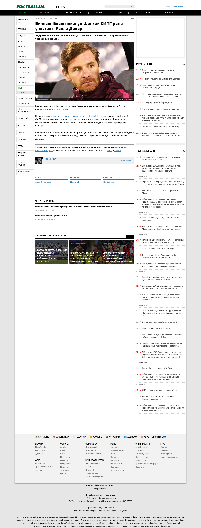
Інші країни (40, 463)
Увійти (168, 6)
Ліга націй (89, 470)
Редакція (164, 450)
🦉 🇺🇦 (153, 437)
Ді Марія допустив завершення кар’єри (159, 390)
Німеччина (65, 457)
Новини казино (117, 470)
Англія (63, 447)
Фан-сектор (115, 447)
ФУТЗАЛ (21, 125)
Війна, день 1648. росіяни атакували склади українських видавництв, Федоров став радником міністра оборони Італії (161, 168)
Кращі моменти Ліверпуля (147, 464)
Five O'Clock (140, 460)
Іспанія (63, 450)
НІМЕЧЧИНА (23, 57)
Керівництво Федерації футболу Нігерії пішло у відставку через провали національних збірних (163, 183)
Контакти (164, 447)
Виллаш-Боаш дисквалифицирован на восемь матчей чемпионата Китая (73, 207)
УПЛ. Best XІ (140, 450)
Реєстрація (178, 6)
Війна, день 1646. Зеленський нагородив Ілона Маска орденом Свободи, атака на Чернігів (163, 227)
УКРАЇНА (21, 36)
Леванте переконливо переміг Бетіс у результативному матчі (159, 71)
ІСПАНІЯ (21, 46)
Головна (21, 13)
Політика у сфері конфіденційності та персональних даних (100, 511)
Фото (119, 13)
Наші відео (115, 460)
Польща (64, 473)
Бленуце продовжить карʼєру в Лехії (158, 103)
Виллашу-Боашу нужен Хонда (51, 216)
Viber (109, 150)
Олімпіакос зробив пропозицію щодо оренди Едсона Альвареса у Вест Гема (162, 278)
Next (132, 237)
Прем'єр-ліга (40, 447)
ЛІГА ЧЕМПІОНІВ (25, 99)
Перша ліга (40, 450)
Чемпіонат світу (92, 463)
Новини (44, 13)
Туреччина (65, 470)
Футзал (38, 470)
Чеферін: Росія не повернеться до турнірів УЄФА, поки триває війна (161, 158)
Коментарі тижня (118, 450)
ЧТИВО (21, 132)
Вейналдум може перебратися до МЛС (159, 322)
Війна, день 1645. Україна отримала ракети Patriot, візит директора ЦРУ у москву (161, 265)
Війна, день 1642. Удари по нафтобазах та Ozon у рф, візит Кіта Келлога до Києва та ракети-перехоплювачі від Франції (161, 377)
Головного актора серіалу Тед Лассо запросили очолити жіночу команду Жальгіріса (163, 241)
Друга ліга (39, 454)
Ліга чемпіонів (91, 447)
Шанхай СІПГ (75, 182)
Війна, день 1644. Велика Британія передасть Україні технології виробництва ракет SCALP (162, 287)
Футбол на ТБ (143, 13)
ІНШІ (20, 88)
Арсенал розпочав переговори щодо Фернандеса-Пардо (158, 86)
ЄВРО (88, 467)
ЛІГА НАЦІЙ (23, 118)
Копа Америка (91, 473)
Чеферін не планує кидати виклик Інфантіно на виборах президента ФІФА (163, 335)
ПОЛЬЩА (22, 78)
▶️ (96, 437)
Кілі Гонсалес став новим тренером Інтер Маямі (160, 191)
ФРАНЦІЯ (22, 62)
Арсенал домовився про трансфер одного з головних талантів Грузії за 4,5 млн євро (161, 95)
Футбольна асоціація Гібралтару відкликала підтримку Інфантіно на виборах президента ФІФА (162, 313)
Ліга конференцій (93, 454)
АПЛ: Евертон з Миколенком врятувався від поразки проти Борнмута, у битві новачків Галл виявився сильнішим (163, 118)
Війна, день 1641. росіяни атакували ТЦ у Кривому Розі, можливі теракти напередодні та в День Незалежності (163, 407)
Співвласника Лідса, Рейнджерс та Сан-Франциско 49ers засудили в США (160, 256)
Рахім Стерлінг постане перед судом (158, 249)
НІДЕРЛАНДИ (24, 67)
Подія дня (139, 467)
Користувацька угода (169, 457)
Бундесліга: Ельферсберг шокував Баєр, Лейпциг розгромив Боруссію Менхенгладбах (162, 134)
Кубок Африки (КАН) (94, 477)
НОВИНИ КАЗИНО (21, 164)
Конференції (171, 13)
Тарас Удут (50, 159)
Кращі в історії (141, 447)
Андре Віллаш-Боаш (43, 182)
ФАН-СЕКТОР (24, 172)
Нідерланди (65, 464)
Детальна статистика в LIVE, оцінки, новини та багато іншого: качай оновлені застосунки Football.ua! (163, 297)
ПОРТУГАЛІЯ (23, 72)
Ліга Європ (90, 450)
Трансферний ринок (44, 467)
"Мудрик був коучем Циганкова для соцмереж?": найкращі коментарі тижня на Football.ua (163, 344)
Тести (112, 454)
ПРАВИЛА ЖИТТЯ (22, 154)
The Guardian (108, 182)
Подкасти (114, 457)
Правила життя (142, 457)
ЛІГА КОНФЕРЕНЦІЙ (24, 110)
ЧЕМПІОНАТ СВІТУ (23, 21)
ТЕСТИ (21, 146)
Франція (64, 460)
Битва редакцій (142, 454)
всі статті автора (125, 160)
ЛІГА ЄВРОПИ (24, 104)
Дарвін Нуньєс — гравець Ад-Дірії (157, 368)
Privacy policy (166, 454)
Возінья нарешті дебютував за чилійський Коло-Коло (160, 219)
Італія (62, 454)
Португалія (65, 467)
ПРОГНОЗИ (22, 29)
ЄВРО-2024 (22, 139)
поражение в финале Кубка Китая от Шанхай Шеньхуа (77, 116)
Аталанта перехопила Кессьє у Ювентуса (160, 109)
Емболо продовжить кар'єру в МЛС (157, 328)
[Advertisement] (160, 37)
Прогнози (114, 467)
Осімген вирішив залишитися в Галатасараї (161, 127)
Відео (99, 13)
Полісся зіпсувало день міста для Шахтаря (161, 79)
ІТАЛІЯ (21, 52)
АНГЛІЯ (21, 41)
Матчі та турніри (72, 13)
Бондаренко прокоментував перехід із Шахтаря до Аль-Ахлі (159, 397)
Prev (128, 237)
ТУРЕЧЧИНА (23, 83)
